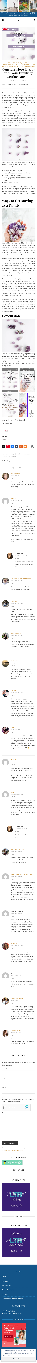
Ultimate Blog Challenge (24, 66)
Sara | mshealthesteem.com (21, 874)
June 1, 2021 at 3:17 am (16, 975)
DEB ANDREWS (15, 473)
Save (9, 446)
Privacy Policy (6, 1285)
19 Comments (23, 80)
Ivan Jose (14, 691)
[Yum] (20, 446)
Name (4, 1069)
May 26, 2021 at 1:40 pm (17, 501)
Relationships (25, 64)
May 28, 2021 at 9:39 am (17, 851)
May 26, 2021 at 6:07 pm (17, 580)
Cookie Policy (9, 1355)
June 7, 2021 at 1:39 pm (16, 1032)
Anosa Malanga (17, 998)
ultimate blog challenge (9, 456)
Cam (12, 792)
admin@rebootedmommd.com (12, 1313)
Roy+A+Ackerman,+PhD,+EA (21, 578)
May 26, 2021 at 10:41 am (17, 475)
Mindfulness (13, 64)
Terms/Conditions (8, 1290)
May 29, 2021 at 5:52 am (17, 913)
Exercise (11, 63)
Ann (12, 728)
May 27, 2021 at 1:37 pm (17, 635)
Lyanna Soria (16, 1031)
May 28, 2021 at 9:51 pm (17, 876)
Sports (10, 66)
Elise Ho (14, 943)
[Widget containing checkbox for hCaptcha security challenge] (16, 1107)
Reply (13, 478)
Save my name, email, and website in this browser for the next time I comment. (18, 1100)
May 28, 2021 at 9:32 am (17, 762)
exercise (5, 454)
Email (4, 1078)
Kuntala (14, 661)
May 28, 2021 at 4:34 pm (21, 828)
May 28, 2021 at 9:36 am (17, 794)
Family (18, 63)
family (12, 454)
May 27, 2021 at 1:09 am (17, 603)
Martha (14, 601)
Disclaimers (5, 1294)
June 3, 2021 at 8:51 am (16, 1000)
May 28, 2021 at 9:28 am (21, 555)
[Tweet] (3, 446)
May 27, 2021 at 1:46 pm (17, 663)
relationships (26, 454)
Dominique (7, 461)
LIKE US (18, 1216)
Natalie (13, 760)
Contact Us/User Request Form (12, 1299)
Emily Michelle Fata (18, 849)
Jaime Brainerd (16, 499)
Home (4, 1277)
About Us (5, 1281)
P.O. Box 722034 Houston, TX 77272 (8, 1311)
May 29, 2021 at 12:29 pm (17, 945)
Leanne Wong (16, 633)
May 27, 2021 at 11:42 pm (17, 692)
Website (4, 1087)
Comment (5, 1113)
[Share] (12, 446)
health (18, 454)
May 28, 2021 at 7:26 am (17, 729)
